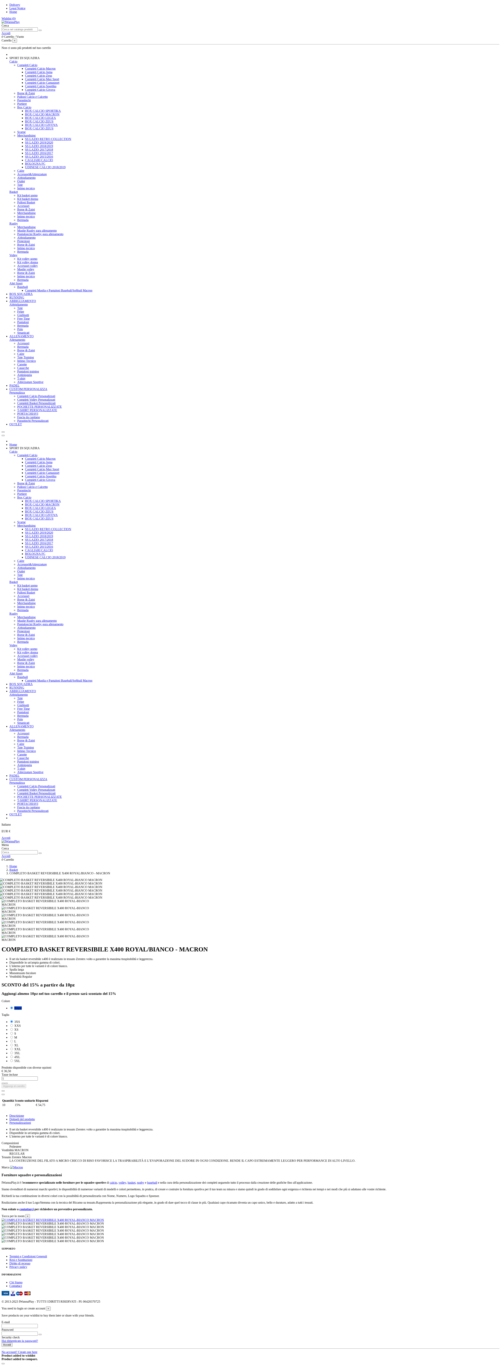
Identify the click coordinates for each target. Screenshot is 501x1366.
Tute (20, 184)
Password (8, 1329)
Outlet (21, 181)
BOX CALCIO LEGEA (40, 118)
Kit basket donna (27, 199)
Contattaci (15, 1286)
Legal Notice (17, 8)
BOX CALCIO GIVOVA (41, 125)
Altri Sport (16, 283)
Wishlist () (9, 18)
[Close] (3, 435)
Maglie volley (25, 269)
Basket (13, 191)
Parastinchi (24, 100)
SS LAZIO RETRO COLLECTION (48, 139)
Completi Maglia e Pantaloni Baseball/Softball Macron (58, 290)
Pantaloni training (28, 371)
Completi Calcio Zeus (38, 75)
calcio (113, 1182)
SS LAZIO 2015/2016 (39, 156)
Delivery (14, 4)
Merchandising (26, 135)
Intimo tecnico (26, 188)
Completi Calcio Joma (38, 72)
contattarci (26, 1209)
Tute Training (25, 357)
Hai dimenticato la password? (20, 1341)
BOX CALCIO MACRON (42, 114)
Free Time (23, 318)
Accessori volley (27, 265)
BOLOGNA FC (35, 163)
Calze (20, 170)
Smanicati (23, 332)
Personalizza (17, 392)
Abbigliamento (26, 177)
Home (13, 11)
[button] (24, 58)
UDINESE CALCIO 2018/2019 (45, 167)
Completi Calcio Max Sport (42, 79)
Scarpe (21, 132)
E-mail (6, 1322)
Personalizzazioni (20, 1122)
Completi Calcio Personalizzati (36, 396)
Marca (5, 1167)
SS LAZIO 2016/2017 (39, 153)
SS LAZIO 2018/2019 (39, 146)
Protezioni (23, 241)
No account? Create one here (19, 1352)
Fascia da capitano (28, 417)
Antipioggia (24, 375)
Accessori (23, 206)
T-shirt (21, 378)
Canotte (22, 364)
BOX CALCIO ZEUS (39, 121)
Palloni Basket (26, 202)
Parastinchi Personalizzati (33, 420)
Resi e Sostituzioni (20, 1260)
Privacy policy (18, 1267)
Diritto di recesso (19, 1263)
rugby (140, 1182)
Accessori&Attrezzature (32, 174)
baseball (152, 1182)
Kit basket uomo (27, 195)
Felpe (20, 311)
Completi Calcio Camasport (42, 82)
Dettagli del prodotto (22, 1119)
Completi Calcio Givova (40, 89)
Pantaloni (23, 322)
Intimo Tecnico (26, 361)
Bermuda (23, 220)
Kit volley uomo (27, 258)
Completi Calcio (27, 65)
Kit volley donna (27, 262)
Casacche (23, 368)
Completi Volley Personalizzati (36, 399)
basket (131, 1182)
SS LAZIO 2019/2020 (39, 142)
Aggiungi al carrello (14, 1086)
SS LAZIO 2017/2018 (39, 149)
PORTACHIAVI (27, 413)
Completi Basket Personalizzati (36, 403)
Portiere (22, 103)
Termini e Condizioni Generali (28, 1256)
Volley (13, 255)
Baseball (22, 287)
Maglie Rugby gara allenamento (37, 230)
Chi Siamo (16, 1282)
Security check (11, 1337)
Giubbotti (23, 315)
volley (122, 1182)
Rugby (13, 223)
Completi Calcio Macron (40, 68)
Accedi (6, 838)
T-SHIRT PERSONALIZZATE (37, 410)
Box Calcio (24, 107)
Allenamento (17, 339)
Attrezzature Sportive (30, 382)
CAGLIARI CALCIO (39, 160)
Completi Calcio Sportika (40, 86)
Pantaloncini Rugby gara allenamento (40, 234)
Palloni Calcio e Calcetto (32, 96)
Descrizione (16, 1115)
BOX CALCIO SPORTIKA (43, 110)
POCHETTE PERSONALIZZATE (39, 406)
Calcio (13, 61)
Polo (20, 329)
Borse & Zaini (26, 93)
